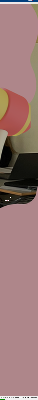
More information (6, 200)
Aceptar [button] (1, 399)
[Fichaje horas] (27, 1)
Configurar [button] (6, 399)
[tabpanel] (19, 199)
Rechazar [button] (3, 399)
